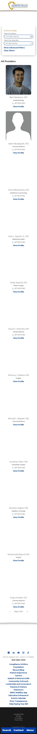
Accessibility (18, 718)
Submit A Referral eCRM (18, 678)
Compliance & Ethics (18, 664)
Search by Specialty (11, 40)
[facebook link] (9, 653)
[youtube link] (18, 653)
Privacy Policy (18, 720)
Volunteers (18, 690)
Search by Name (10, 33)
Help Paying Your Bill (18, 704)
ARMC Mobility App (18, 693)
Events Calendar (18, 698)
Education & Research (18, 695)
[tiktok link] (28, 653)
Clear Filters (9, 51)
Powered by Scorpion (18, 727)
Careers (18, 676)
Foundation (18, 667)
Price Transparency (18, 701)
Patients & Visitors (18, 687)
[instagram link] (23, 653)
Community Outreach (18, 681)
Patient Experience (18, 673)
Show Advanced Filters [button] (14, 48)
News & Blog (18, 670)
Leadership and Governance (18, 684)
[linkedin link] (14, 653)
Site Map (18, 716)
